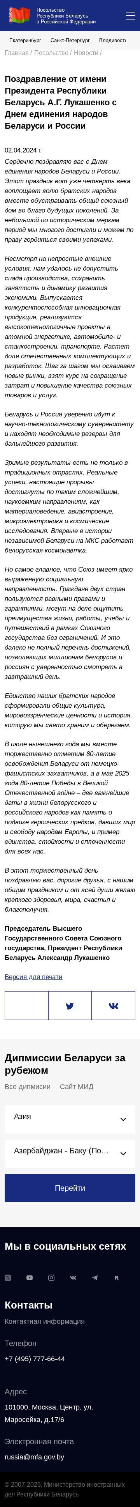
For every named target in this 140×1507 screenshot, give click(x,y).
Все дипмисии (28, 1087)
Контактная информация (45, 1321)
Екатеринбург (25, 40)
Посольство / (53, 53)
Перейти (70, 1188)
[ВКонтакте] (113, 1006)
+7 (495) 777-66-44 (35, 1359)
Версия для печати (34, 977)
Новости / (88, 53)
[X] (70, 1006)
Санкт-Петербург (70, 40)
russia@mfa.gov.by (34, 1457)
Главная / (18, 53)
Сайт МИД (76, 1087)
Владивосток (114, 40)
